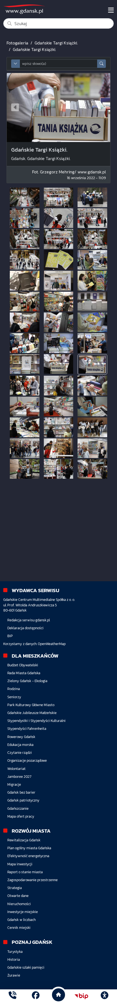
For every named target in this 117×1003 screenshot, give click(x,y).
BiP (10, 635)
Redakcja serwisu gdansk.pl (28, 620)
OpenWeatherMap (52, 643)
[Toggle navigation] (111, 10)
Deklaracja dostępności (25, 628)
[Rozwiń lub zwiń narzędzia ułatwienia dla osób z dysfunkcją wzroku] (104, 996)
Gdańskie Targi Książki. (56, 43)
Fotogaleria (17, 43)
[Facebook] (35, 996)
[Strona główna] (12, 996)
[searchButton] (101, 63)
